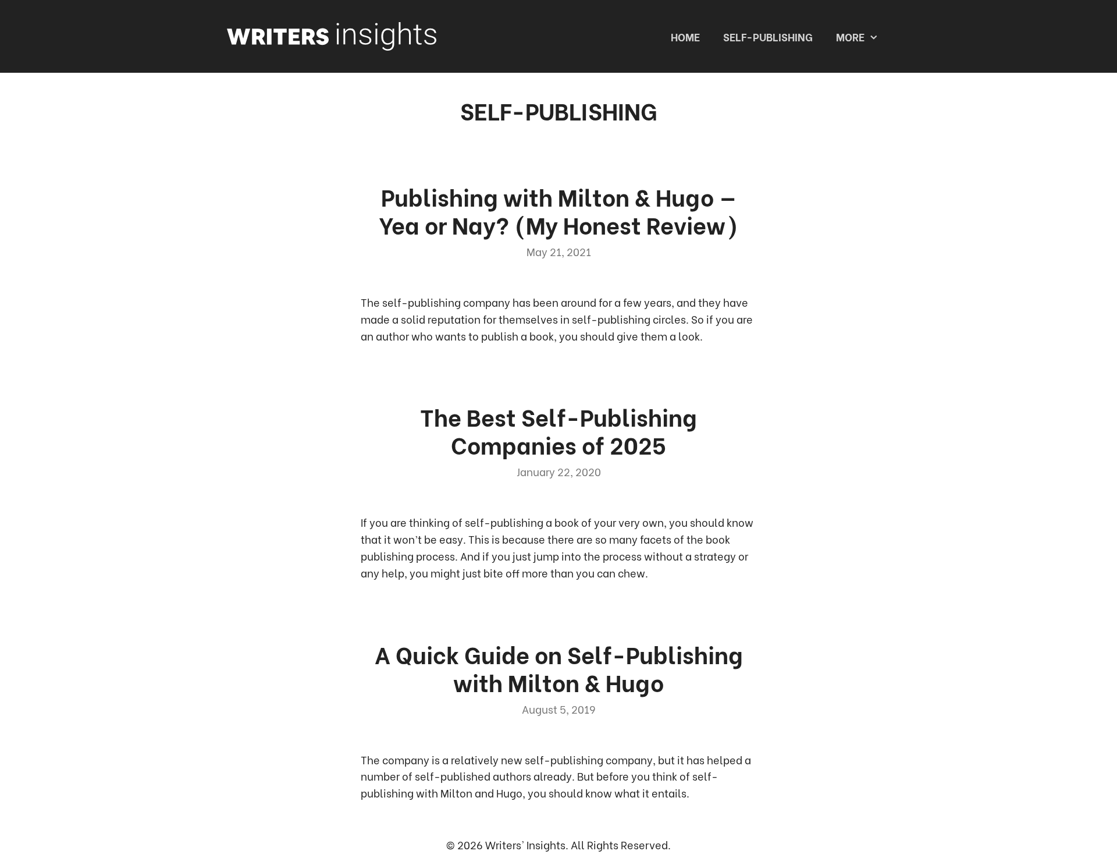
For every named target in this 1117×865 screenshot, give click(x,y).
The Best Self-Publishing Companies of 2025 (558, 430)
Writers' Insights (525, 844)
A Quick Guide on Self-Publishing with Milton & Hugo (559, 667)
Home (685, 36)
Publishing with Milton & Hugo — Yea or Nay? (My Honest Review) (558, 210)
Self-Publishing (768, 36)
